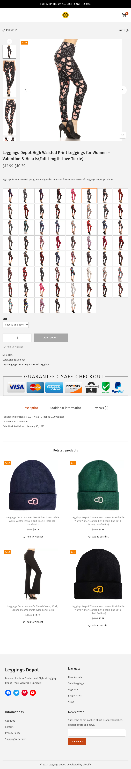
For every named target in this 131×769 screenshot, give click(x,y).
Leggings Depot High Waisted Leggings (28, 364)
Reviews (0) (100, 408)
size (5, 318)
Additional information (66, 408)
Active (71, 701)
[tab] (31, 408)
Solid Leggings (76, 683)
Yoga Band (73, 689)
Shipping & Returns (15, 739)
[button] (13, 347)
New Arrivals (75, 677)
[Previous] (25, 90)
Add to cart (50, 337)
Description (31, 408)
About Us (10, 720)
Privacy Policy (12, 733)
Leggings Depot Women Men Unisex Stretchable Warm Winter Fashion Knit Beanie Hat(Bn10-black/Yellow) (98, 610)
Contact (9, 726)
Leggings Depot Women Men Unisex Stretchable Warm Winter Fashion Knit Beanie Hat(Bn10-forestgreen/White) (98, 521)
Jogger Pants (75, 695)
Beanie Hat (19, 359)
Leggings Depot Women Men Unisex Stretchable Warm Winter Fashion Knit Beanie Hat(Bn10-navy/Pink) (32, 521)
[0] (124, 15)
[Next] (122, 90)
